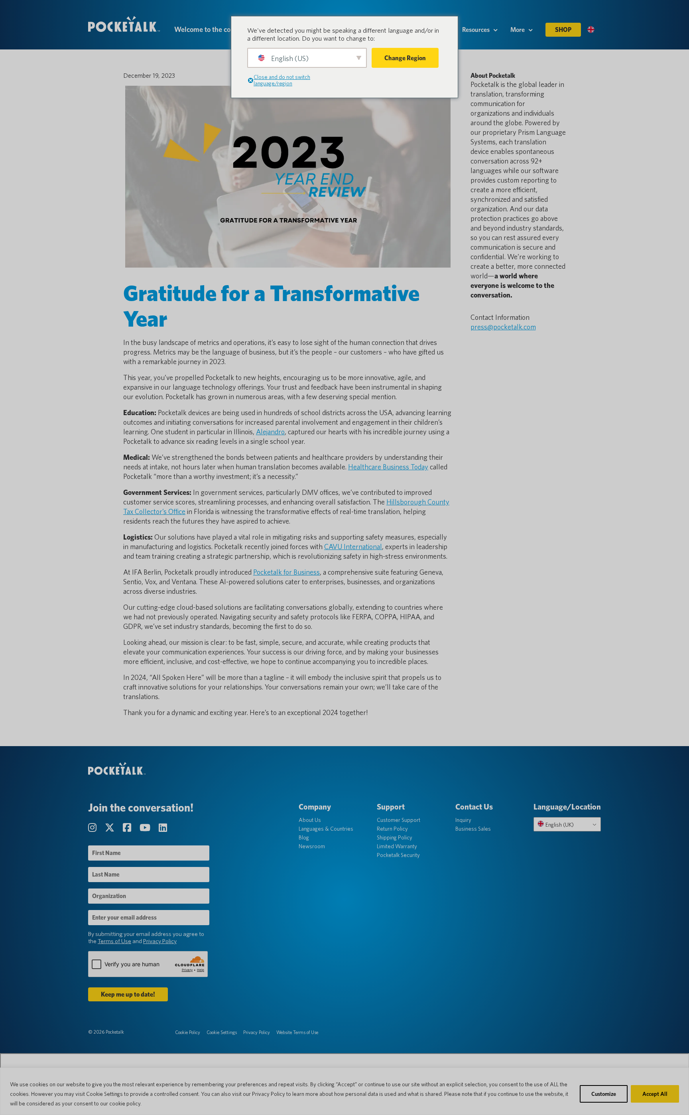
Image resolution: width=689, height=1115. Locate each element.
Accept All (654, 1094)
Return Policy (392, 828)
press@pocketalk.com (503, 327)
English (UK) (559, 824)
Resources (476, 29)
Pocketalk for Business (286, 572)
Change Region (405, 58)
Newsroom (312, 846)
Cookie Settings (222, 1032)
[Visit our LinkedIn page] (163, 827)
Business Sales (473, 828)
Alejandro (270, 431)
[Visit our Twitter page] (110, 827)
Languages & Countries (326, 828)
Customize (603, 1094)
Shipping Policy (394, 837)
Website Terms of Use (297, 1032)
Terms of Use (114, 941)
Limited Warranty (397, 846)
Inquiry (463, 820)
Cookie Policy (187, 1032)
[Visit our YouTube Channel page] (146, 827)
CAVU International (353, 546)
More (517, 29)
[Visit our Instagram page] (93, 827)
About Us (310, 820)
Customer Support (398, 820)
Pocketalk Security (398, 855)
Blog (304, 837)
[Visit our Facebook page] (128, 827)
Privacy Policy (160, 941)
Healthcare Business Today (388, 467)
